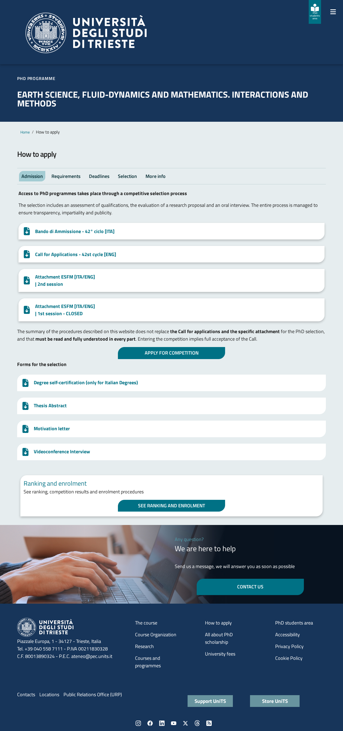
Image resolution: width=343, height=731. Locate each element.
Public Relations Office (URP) (93, 694)
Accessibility (287, 634)
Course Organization (155, 634)
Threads (197, 723)
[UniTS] (86, 33)
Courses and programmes (148, 661)
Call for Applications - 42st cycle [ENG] (75, 254)
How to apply (218, 622)
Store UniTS (275, 701)
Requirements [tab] (65, 176)
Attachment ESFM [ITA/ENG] (65, 280)
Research (144, 646)
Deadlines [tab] (99, 176)
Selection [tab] (127, 176)
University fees (220, 653)
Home (25, 132)
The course (146, 622)
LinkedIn (162, 723)
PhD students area (294, 622)
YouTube (173, 723)
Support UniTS (210, 701)
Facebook (150, 723)
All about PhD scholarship (219, 638)
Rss (209, 723)
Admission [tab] (32, 176)
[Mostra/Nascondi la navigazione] (333, 11)
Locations (49, 694)
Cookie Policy (289, 658)
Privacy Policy (289, 646)
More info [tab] (156, 176)
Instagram (138, 723)
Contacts (26, 694)
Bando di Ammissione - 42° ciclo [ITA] (74, 231)
